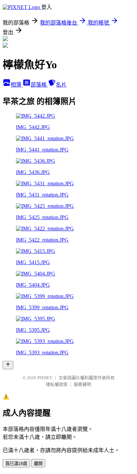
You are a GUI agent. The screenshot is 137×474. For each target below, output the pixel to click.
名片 (61, 85)
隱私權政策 (57, 384)
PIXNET (44, 377)
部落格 (39, 85)
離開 (38, 463)
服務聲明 (82, 384)
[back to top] (8, 365)
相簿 (17, 85)
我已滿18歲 (16, 463)
